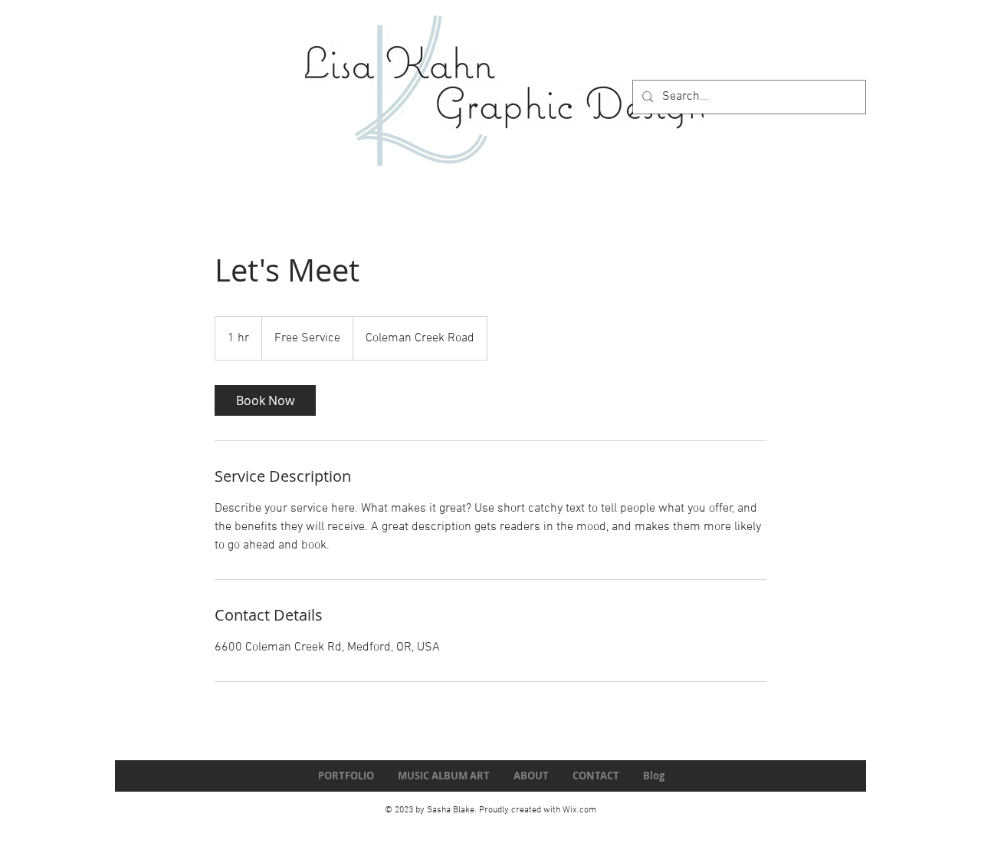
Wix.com (579, 810)
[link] (265, 400)
